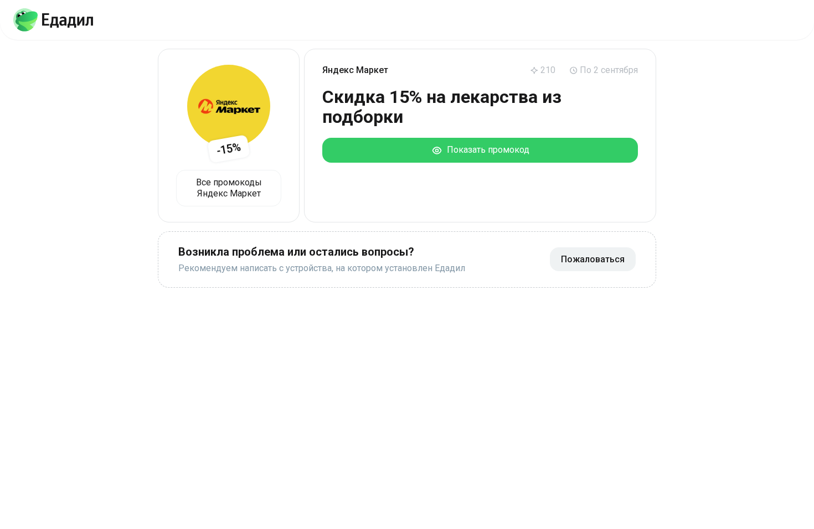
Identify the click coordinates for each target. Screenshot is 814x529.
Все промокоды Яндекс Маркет (229, 188)
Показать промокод (485, 149)
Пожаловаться (593, 259)
